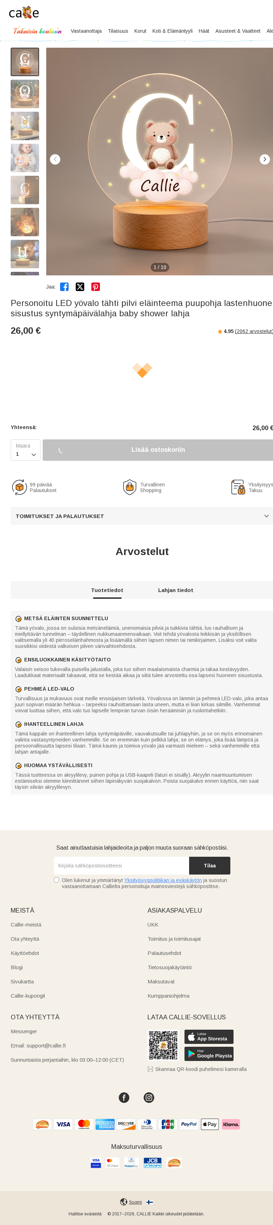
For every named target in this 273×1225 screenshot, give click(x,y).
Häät (204, 31)
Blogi (17, 967)
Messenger (24, 1031)
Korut (140, 31)
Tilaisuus (118, 31)
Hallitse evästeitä (85, 1213)
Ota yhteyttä (25, 939)
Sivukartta (22, 981)
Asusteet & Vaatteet (238, 31)
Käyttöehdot (25, 953)
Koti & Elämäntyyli (172, 31)
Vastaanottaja (86, 31)
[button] (264, 159)
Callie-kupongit (28, 996)
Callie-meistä (26, 925)
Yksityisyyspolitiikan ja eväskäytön (163, 880)
